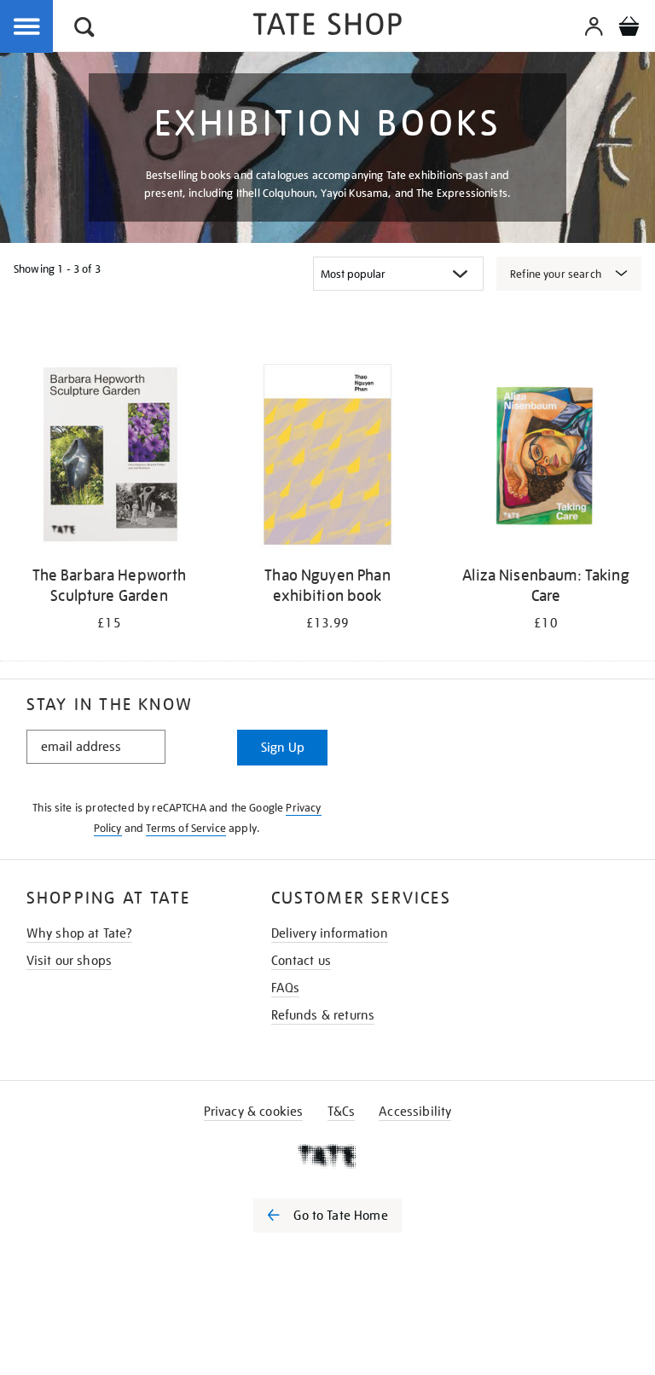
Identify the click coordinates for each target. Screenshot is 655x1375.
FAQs (285, 988)
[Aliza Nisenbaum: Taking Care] (545, 457)
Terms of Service (186, 828)
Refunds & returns (323, 1015)
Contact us (301, 960)
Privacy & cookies (254, 1111)
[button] (84, 29)
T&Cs (342, 1111)
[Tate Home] (327, 1155)
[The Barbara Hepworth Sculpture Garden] (109, 457)
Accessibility (415, 1111)
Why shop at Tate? (79, 933)
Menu (27, 27)
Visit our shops (69, 960)
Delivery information (329, 933)
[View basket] (628, 29)
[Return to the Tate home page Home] (327, 27)
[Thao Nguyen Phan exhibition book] (327, 457)
